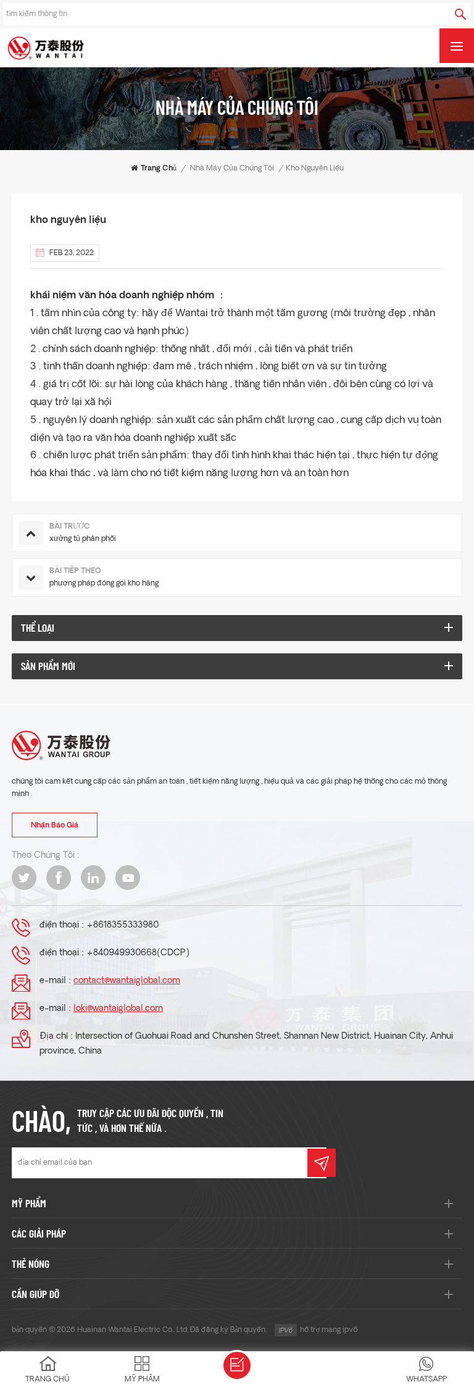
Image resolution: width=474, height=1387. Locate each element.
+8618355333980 (122, 925)
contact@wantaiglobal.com (126, 981)
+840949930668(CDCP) (137, 953)
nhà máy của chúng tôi (232, 168)
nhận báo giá (54, 825)
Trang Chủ (159, 168)
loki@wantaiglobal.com (118, 1008)
